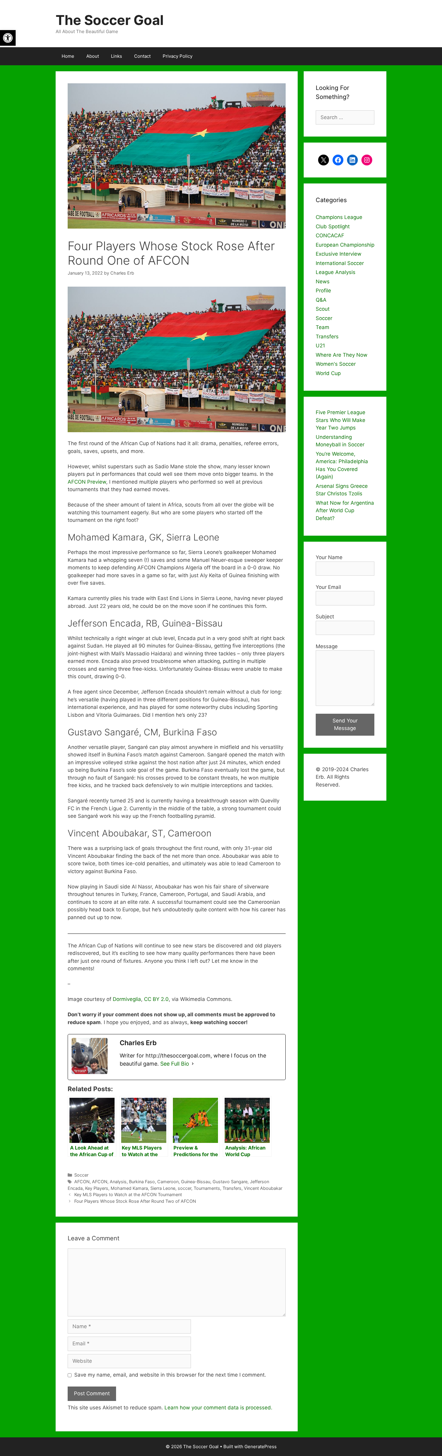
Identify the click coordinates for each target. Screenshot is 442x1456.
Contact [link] (142, 56)
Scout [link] (323, 309)
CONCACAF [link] (330, 235)
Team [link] (322, 327)
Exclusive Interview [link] (338, 254)
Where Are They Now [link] (341, 355)
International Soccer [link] (340, 263)
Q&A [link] (321, 300)
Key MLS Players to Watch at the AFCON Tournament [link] (128, 1194)
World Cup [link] (328, 373)
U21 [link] (320, 346)
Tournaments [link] (207, 1188)
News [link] (323, 282)
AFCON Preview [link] (87, 482)
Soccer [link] (81, 1174)
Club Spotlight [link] (333, 226)
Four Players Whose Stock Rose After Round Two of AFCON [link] (135, 1201)
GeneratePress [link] (260, 1446)
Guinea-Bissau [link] (195, 1181)
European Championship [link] (345, 245)
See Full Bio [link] (174, 1063)
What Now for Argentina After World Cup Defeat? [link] (345, 510)
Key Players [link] (96, 1188)
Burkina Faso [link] (142, 1181)
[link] (8, 38)
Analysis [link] (118, 1181)
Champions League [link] (339, 217)
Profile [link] (323, 291)
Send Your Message (345, 724)
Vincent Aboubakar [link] (263, 1188)
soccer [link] (184, 1188)
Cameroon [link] (168, 1181)
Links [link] (116, 56)
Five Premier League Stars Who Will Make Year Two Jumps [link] (340, 420)
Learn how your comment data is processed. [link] (218, 1408)
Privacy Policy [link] (177, 56)
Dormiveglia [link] (127, 999)
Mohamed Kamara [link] (129, 1188)
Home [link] (68, 56)
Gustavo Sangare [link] (230, 1181)
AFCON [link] (82, 1181)
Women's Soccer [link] (336, 364)
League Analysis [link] (335, 272)
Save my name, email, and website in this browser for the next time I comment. (170, 1375)
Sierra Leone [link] (162, 1188)
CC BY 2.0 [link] (156, 999)
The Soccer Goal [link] (110, 20)
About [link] (92, 56)
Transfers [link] (232, 1188)
